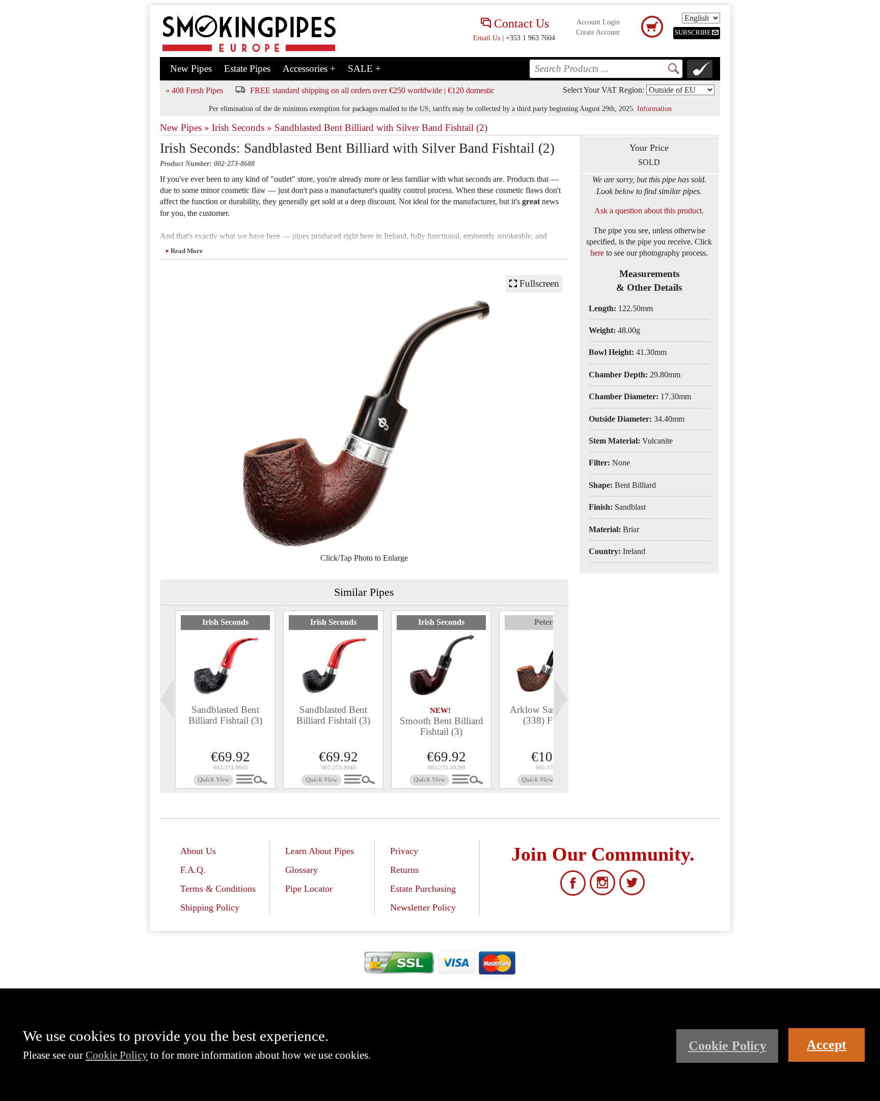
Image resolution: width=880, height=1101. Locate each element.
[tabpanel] (225, 700)
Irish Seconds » (242, 127)
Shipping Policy (209, 907)
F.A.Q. (193, 870)
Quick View (214, 779)
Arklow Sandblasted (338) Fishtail (549, 715)
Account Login (598, 22)
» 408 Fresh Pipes (194, 90)
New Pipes (191, 68)
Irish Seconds (225, 622)
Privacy (404, 851)
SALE (364, 68)
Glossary (301, 870)
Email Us (486, 38)
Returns (404, 870)
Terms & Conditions (218, 889)
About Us (198, 851)
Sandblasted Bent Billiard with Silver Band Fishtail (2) (380, 127)
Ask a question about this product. (649, 210)
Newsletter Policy (423, 907)
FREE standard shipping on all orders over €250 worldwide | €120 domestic (372, 90)
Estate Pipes (247, 68)
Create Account (598, 32)
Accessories (309, 68)
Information (654, 108)
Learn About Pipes (319, 851)
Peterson (549, 622)
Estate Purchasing (423, 889)
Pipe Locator (309, 889)
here (597, 253)
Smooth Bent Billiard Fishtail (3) (441, 726)
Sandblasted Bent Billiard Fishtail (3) (225, 715)
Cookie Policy (117, 1055)
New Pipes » (184, 127)
